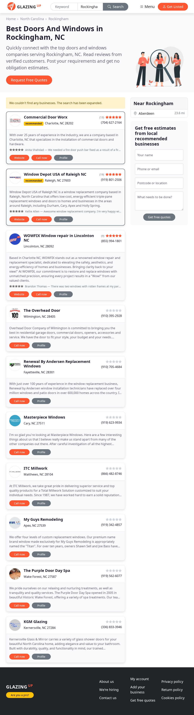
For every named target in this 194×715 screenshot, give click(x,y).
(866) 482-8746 (111, 474)
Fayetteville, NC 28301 (39, 372)
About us (106, 681)
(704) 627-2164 (111, 122)
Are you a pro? (20, 695)
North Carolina (32, 18)
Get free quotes (159, 217)
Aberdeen (161, 113)
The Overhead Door (42, 310)
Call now (41, 158)
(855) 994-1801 (111, 241)
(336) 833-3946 (111, 627)
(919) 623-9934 (111, 422)
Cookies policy (173, 698)
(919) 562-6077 (111, 576)
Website (19, 158)
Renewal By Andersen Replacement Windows (57, 364)
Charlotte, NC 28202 (59, 123)
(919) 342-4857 (111, 525)
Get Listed (174, 6)
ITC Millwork (35, 468)
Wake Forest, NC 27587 (40, 577)
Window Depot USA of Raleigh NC (55, 174)
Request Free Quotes (29, 80)
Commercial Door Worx (45, 117)
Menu (149, 6)
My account (139, 679)
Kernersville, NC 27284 (40, 628)
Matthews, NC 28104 (38, 474)
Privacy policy (172, 681)
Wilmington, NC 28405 (39, 316)
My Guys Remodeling (43, 519)
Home (11, 18)
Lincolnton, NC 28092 (39, 246)
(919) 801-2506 (111, 180)
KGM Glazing (35, 621)
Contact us (108, 698)
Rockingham (58, 18)
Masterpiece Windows (44, 417)
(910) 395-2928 (111, 316)
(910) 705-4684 (111, 367)
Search (118, 6)
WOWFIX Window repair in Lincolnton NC (59, 238)
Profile (63, 158)
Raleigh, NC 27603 (57, 180)
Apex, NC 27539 (35, 525)
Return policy (172, 689)
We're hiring (109, 689)
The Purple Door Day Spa (47, 570)
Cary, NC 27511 (34, 423)
